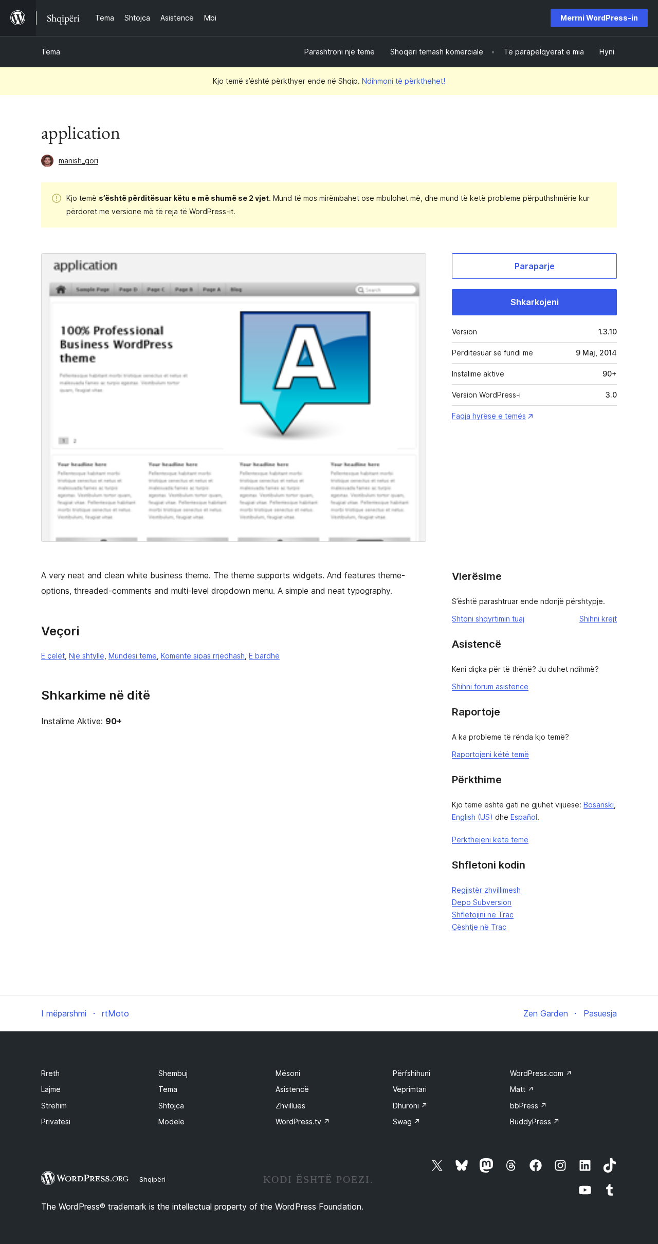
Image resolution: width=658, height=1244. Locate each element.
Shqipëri (152, 1179)
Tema (50, 51)
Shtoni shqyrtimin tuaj (488, 618)
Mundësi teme (132, 655)
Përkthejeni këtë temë (490, 839)
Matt (522, 1089)
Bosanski (598, 804)
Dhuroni (410, 1105)
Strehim (54, 1105)
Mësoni (288, 1073)
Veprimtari (410, 1089)
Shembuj (173, 1073)
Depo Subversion (481, 902)
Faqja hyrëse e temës (489, 415)
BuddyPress (535, 1121)
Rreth (50, 1073)
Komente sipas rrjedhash (203, 655)
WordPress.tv (303, 1121)
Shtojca (171, 1105)
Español (523, 817)
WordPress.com (541, 1073)
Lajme (51, 1089)
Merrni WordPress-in (599, 17)
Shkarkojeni (534, 302)
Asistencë (292, 1089)
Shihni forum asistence (490, 686)
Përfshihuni (411, 1073)
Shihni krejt (598, 618)
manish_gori (78, 160)
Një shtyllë (86, 655)
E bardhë (264, 655)
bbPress (528, 1105)
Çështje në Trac (479, 926)
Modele (171, 1121)
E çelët (53, 655)
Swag (407, 1121)
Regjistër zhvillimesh (486, 889)
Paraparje (535, 266)
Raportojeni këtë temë (490, 754)
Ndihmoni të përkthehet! (403, 81)
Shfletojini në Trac (483, 914)
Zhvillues (290, 1105)
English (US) (472, 817)
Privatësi (55, 1121)
